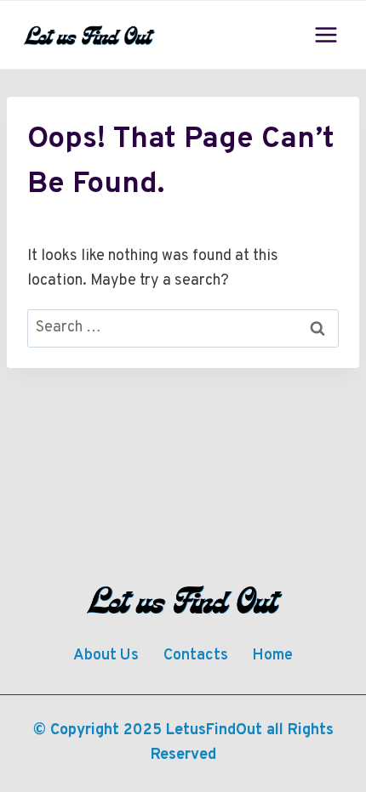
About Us (106, 655)
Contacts (195, 655)
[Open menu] (326, 34)
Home (272, 655)
